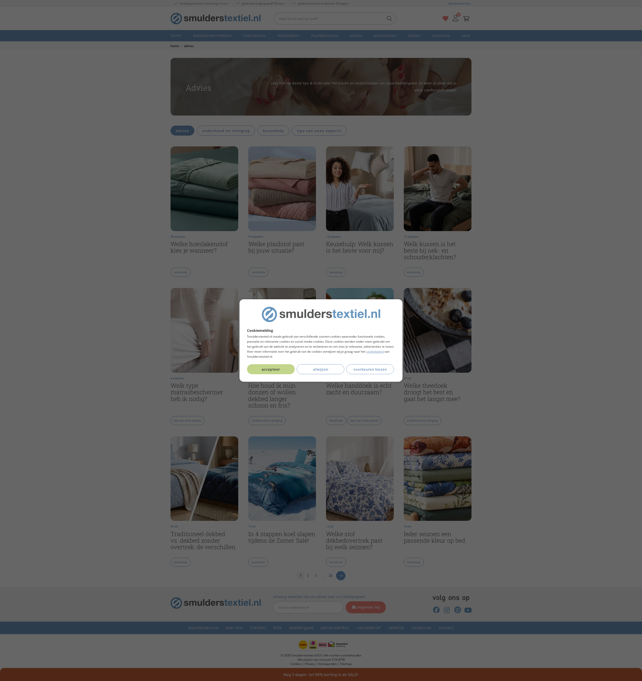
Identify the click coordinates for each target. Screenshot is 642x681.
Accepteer (271, 369)
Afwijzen (320, 369)
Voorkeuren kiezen (370, 369)
